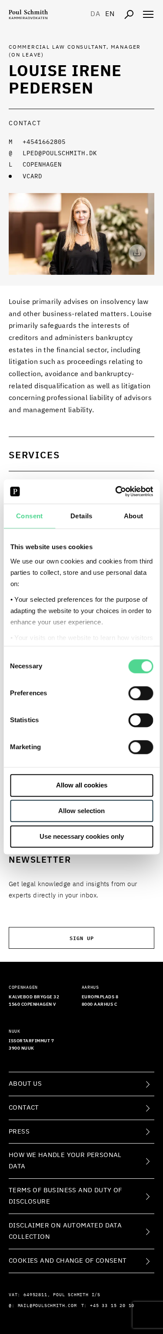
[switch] (140, 693)
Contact (24, 1107)
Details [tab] (81, 516)
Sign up (82, 938)
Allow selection (81, 811)
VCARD (32, 176)
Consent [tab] (29, 516)
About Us (25, 1084)
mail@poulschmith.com (47, 1306)
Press (19, 1131)
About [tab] (133, 516)
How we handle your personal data (65, 1161)
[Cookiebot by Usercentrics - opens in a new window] (116, 491)
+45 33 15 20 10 (112, 1306)
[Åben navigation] (148, 14)
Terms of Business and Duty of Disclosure (65, 1196)
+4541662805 (44, 142)
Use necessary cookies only (82, 836)
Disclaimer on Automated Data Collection (65, 1231)
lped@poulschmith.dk (60, 153)
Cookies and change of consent (68, 1260)
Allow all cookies (81, 785)
